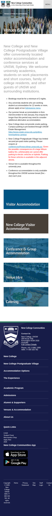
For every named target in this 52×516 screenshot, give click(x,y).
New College (10, 356)
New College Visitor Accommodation (20, 227)
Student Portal (9, 435)
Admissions (10, 395)
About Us (8, 417)
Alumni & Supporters (14, 402)
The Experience (12, 378)
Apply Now (7, 440)
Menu (48, 4)
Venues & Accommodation (17, 409)
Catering (12, 302)
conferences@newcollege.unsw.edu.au (25, 147)
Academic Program (13, 388)
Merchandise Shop (10, 437)
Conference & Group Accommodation (21, 251)
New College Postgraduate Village (21, 363)
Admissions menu (33, 108)
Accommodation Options (17, 371)
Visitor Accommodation (23, 205)
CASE (6, 433)
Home (16, 483)
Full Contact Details (29, 345)
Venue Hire (14, 278)
